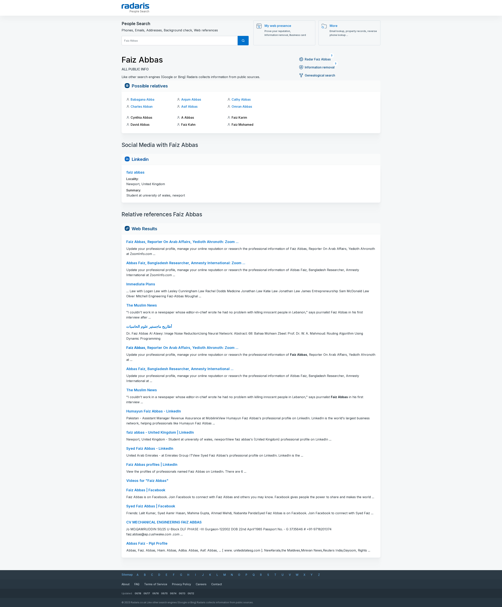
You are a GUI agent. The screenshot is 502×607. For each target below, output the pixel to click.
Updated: (127, 593)
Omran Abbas (242, 106)
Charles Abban (142, 106)
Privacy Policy (181, 584)
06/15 (164, 593)
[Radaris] (135, 6)
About (126, 584)
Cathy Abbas (241, 99)
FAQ (136, 584)
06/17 (147, 593)
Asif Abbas (189, 106)
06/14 (173, 593)
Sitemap (127, 574)
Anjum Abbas (191, 99)
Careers (201, 584)
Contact (216, 584)
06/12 (191, 593)
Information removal (320, 67)
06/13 (182, 593)
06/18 (138, 593)
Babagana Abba (142, 99)
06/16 (155, 593)
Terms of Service (155, 584)
